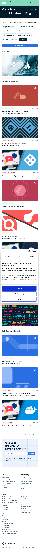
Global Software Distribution (9, 481)
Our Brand (23, 501)
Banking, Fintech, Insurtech (27, 476)
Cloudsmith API (6, 525)
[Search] (31, 9)
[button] (36, 9)
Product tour (5, 507)
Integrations (5, 485)
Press (22, 491)
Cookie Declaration (25, 512)
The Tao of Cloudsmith (26, 497)
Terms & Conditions (26, 506)
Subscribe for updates (20, 45)
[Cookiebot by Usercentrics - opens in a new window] (28, 251)
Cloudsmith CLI (6, 527)
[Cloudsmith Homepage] (9, 9)
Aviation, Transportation (27, 481)
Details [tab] (19, 256)
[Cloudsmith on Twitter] (26, 547)
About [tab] (32, 256)
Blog (3, 511)
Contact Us (23, 499)
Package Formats (6, 483)
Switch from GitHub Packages (9, 500)
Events (3, 513)
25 (25, 434)
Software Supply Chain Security (10, 480)
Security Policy (24, 510)
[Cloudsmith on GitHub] (36, 547)
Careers (22, 493)
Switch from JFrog (6, 496)
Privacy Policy (24, 508)
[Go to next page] (37, 434)
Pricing (4, 491)
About (22, 489)
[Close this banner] (36, 3)
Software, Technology (26, 483)
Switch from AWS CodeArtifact (9, 502)
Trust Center (5, 521)
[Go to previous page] (15, 434)
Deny (19, 299)
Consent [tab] (7, 256)
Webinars (4, 515)
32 (33, 434)
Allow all (19, 288)
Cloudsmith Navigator (7, 523)
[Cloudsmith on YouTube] (33, 547)
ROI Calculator (5, 519)
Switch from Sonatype (7, 498)
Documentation (6, 509)
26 (29, 434)
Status (3, 517)
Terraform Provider (6, 529)
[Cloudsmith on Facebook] (23, 547)
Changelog (4, 487)
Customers (23, 495)
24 (22, 434)
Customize (18, 294)
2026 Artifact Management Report (10, 531)
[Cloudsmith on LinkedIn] (30, 547)
